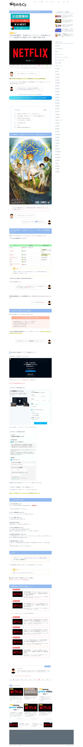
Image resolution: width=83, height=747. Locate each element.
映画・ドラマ (52, 1)
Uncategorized (60, 48)
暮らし (59, 1)
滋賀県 (58, 128)
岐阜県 (58, 105)
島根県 (58, 114)
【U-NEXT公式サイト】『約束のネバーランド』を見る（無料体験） (30, 97)
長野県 (58, 160)
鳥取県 (58, 171)
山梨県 (58, 103)
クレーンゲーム (60, 54)
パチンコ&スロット (60, 60)
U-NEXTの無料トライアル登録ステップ (25, 120)
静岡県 (58, 168)
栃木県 (58, 125)
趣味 (64, 1)
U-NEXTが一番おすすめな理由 (23, 118)
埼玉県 (58, 85)
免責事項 (20, 745)
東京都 (58, 123)
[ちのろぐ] (18, 7)
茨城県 (58, 154)
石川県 (58, 131)
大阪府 (58, 88)
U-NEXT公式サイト (26, 379)
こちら (20, 281)
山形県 (58, 100)
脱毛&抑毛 (59, 151)
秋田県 (58, 143)
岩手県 (58, 111)
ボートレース (59, 65)
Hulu (11, 259)
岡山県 (58, 108)
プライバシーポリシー (13, 745)
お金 (57, 51)
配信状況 (58, 157)
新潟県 (58, 117)
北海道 (58, 77)
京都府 (58, 68)
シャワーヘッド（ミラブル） (62, 57)
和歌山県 (58, 82)
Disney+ (58, 45)
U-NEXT (12, 250)
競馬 (57, 145)
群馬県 (58, 148)
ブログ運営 (41, 1)
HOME (35, 1)
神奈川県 (58, 134)
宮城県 (58, 94)
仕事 (46, 1)
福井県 (58, 137)
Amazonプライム (13, 257)
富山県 (58, 97)
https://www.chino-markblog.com (22, 675)
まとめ (18, 125)
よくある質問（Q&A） (21, 122)
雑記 (68, 1)
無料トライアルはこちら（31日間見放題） (20, 579)
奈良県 (58, 91)
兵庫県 (58, 74)
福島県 (58, 140)
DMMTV (11, 254)
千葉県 (58, 80)
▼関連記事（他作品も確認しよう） (24, 127)
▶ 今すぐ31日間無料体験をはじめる (17, 383)
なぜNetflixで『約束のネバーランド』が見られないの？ (28, 113)
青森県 (58, 166)
